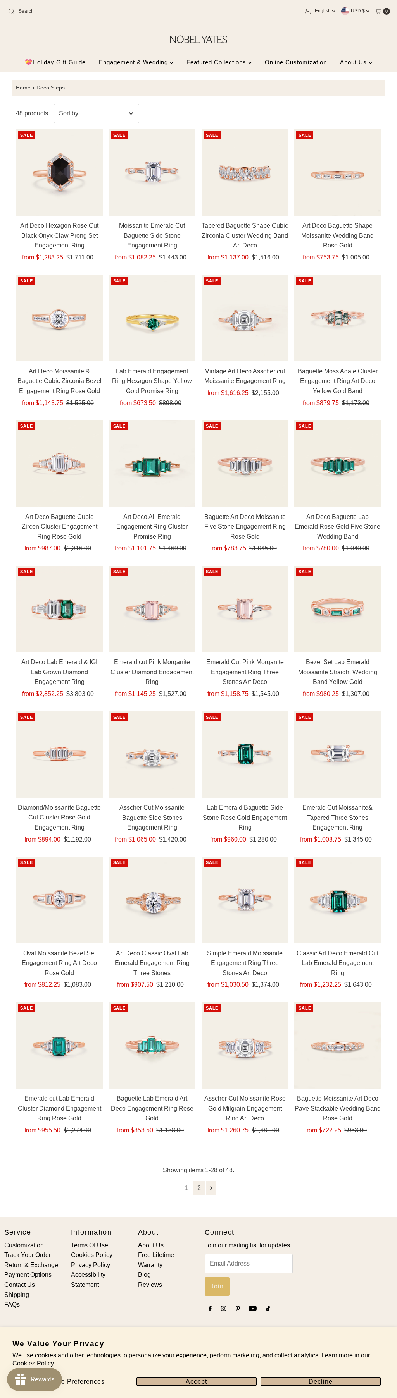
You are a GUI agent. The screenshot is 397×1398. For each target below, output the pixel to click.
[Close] (318, 626)
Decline (321, 1381)
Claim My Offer (134, 762)
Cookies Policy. (33, 1363)
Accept (196, 1381)
